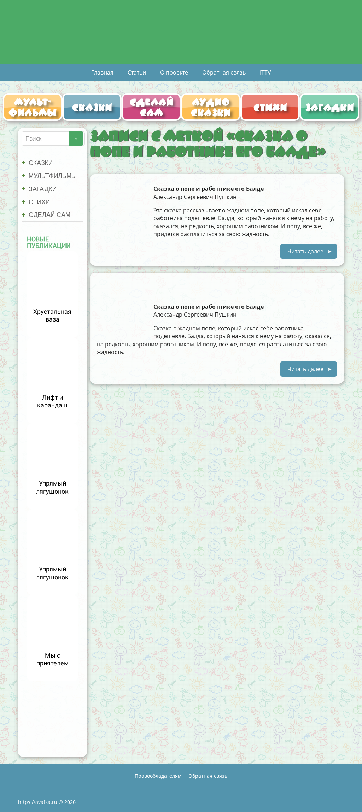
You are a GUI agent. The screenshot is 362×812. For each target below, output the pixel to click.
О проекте (174, 72)
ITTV (265, 72)
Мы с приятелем (52, 659)
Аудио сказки (211, 107)
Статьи (137, 72)
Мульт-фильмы (32, 107)
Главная (102, 72)
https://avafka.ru (37, 802)
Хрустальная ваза (52, 315)
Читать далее (305, 251)
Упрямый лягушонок (52, 487)
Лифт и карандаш (52, 401)
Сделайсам (151, 107)
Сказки (92, 107)
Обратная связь (224, 72)
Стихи (270, 107)
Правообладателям (158, 775)
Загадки (329, 107)
